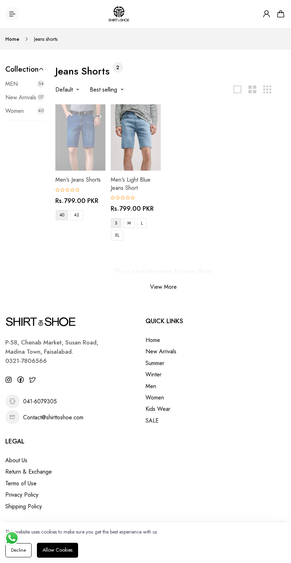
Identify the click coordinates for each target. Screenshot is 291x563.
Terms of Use (21, 483)
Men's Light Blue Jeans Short (130, 184)
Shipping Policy (23, 506)
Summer (155, 363)
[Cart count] (280, 13)
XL (117, 235)
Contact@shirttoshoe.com (53, 417)
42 (76, 215)
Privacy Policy (21, 495)
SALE (152, 420)
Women (155, 397)
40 (62, 215)
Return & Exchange (28, 472)
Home (12, 39)
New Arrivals (161, 351)
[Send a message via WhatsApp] (12, 538)
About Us (16, 460)
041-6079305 (40, 401)
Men (151, 386)
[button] (25, 69)
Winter (153, 374)
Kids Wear (158, 409)
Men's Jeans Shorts (78, 180)
